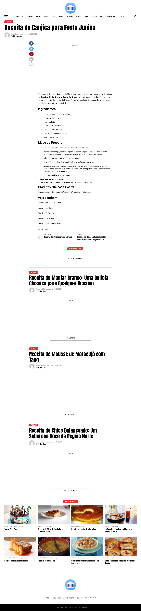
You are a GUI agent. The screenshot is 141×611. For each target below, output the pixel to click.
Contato (122, 16)
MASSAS (78, 16)
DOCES (54, 16)
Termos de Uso (82, 598)
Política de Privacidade (108, 16)
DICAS (86, 16)
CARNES (46, 16)
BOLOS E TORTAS (27, 16)
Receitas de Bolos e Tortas (49, 202)
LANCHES (38, 16)
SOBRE (54, 598)
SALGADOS (70, 16)
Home (17, 16)
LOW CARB (94, 16)
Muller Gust (17, 36)
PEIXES (61, 16)
